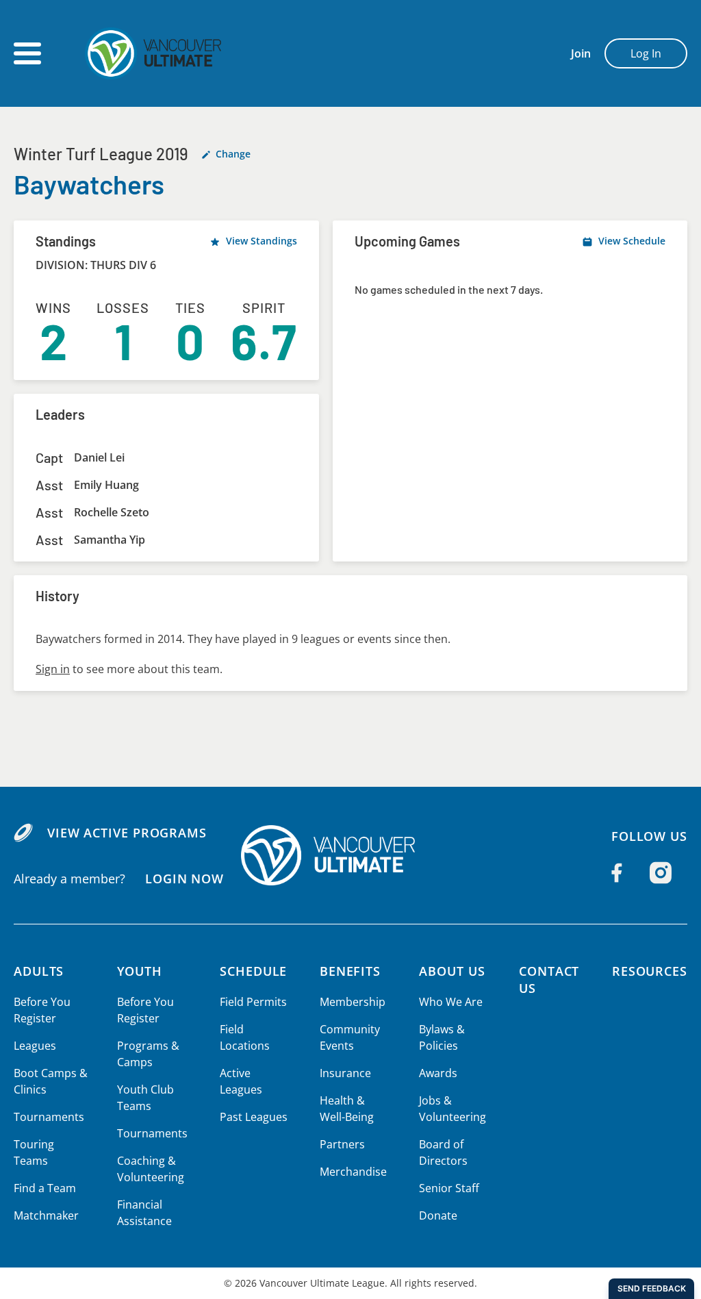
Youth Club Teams (145, 1097)
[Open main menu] (27, 53)
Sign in (53, 669)
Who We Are (451, 1001)
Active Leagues (241, 1081)
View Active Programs (127, 832)
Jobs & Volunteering (452, 1108)
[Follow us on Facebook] (616, 873)
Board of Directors (443, 1152)
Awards (438, 1073)
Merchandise (353, 1171)
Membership (352, 1001)
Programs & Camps (148, 1054)
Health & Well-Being (347, 1108)
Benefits (350, 971)
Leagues (35, 1045)
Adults (39, 971)
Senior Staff (449, 1188)
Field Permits (253, 1001)
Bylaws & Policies (442, 1037)
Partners (342, 1144)
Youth (140, 971)
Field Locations (245, 1037)
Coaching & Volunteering (150, 1169)
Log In (645, 53)
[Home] (350, 855)
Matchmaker (46, 1215)
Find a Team (45, 1188)
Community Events (350, 1037)
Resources (649, 971)
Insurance (345, 1073)
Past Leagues (254, 1116)
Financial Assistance (144, 1212)
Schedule (253, 971)
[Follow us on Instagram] (661, 873)
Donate (438, 1215)
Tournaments (49, 1116)
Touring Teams (34, 1152)
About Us (452, 971)
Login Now (184, 878)
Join (581, 53)
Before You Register (42, 1010)
